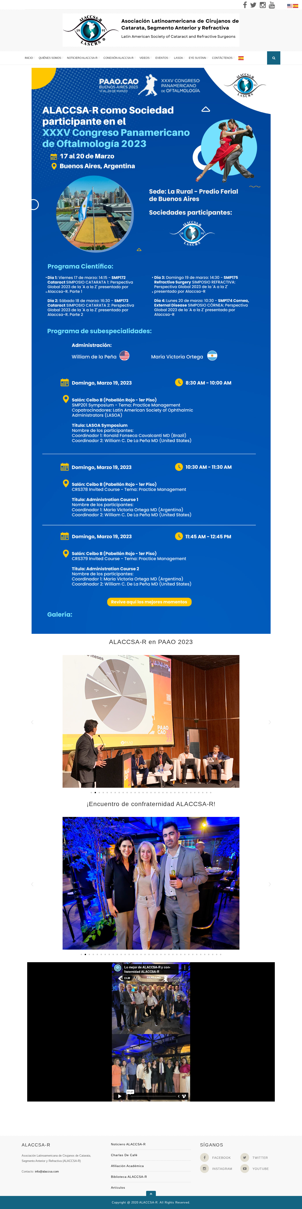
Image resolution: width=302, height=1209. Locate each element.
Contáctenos (222, 57)
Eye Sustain (197, 57)
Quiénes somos (50, 57)
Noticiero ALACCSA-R (82, 57)
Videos (144, 57)
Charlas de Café (124, 1155)
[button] (32, 722)
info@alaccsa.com (47, 1171)
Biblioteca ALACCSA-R (129, 1176)
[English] (290, 5)
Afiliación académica (127, 1166)
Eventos (161, 57)
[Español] (241, 58)
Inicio (29, 57)
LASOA (178, 57)
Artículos (118, 1187)
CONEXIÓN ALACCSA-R (118, 57)
